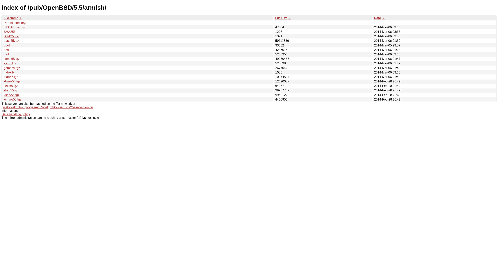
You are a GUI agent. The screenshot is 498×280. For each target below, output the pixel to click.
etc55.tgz (10, 63)
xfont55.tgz (11, 90)
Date (377, 18)
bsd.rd (8, 54)
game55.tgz (12, 68)
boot (7, 45)
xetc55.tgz (11, 86)
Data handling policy (16, 114)
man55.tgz (11, 77)
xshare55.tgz (12, 99)
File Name (11, 18)
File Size (281, 18)
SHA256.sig (12, 36)
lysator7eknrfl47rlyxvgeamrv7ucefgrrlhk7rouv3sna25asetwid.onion (47, 107)
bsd (6, 50)
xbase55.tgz (12, 81)
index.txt (9, 72)
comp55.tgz (12, 58)
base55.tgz (11, 40)
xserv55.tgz (11, 95)
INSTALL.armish (15, 27)
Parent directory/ (15, 22)
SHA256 (10, 31)
